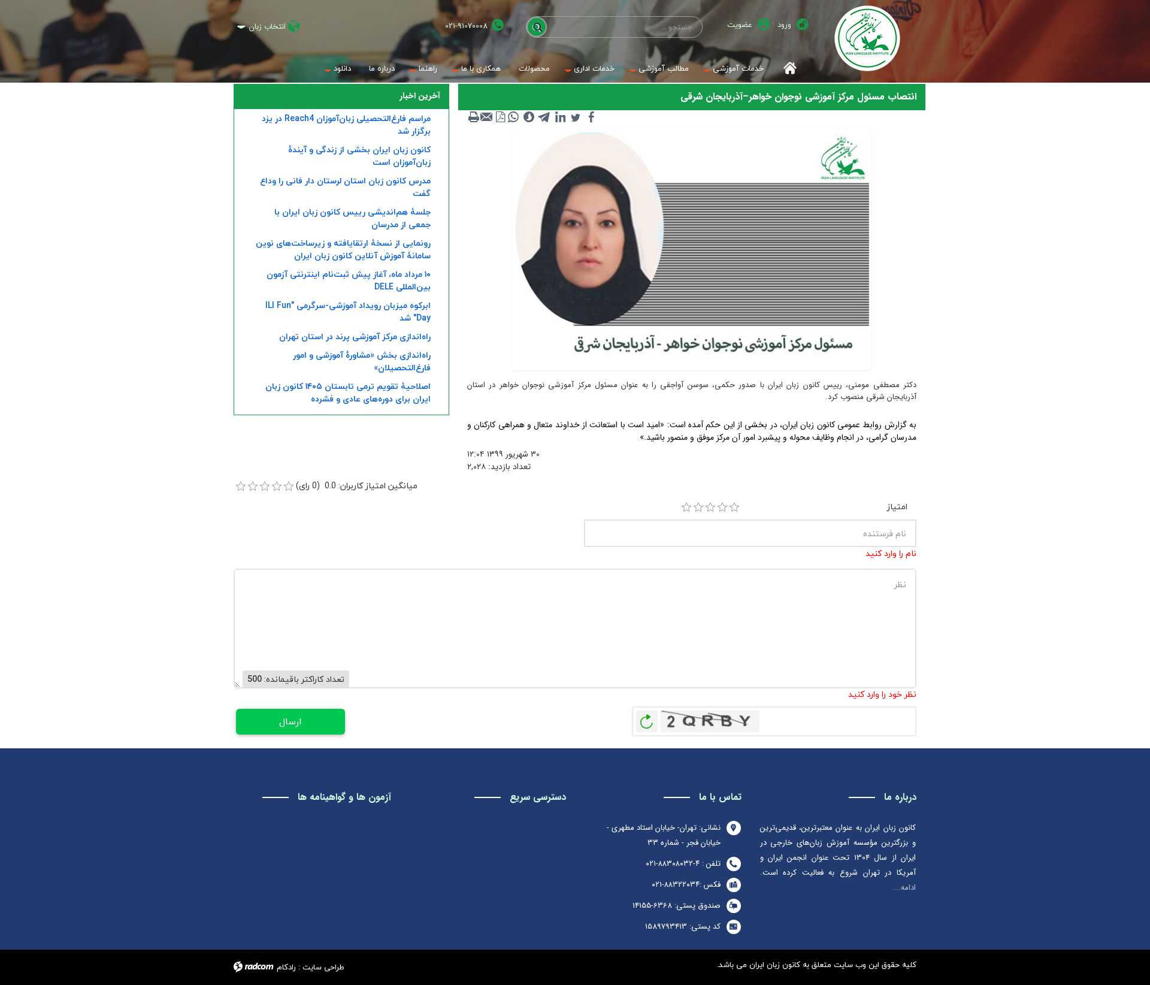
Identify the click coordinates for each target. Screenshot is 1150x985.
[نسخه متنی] (473, 116)
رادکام (286, 967)
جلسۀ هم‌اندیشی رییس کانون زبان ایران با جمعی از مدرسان (352, 218)
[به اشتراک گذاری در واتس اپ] (513, 116)
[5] (734, 507)
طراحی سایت (323, 967)
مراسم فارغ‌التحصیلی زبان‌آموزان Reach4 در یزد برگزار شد (346, 124)
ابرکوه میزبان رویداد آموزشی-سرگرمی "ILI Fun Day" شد (348, 311)
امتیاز (897, 506)
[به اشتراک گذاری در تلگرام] (544, 116)
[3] (710, 507)
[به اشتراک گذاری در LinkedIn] (560, 116)
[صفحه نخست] (786, 68)
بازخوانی (647, 718)
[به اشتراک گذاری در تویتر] (575, 116)
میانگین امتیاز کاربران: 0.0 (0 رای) (356, 485)
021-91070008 (466, 26)
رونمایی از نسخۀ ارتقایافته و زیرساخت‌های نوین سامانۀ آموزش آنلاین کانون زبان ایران (343, 249)
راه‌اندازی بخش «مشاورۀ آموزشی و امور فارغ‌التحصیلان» (362, 361)
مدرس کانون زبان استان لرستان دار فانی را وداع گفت (345, 187)
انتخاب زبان (267, 26)
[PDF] (500, 116)
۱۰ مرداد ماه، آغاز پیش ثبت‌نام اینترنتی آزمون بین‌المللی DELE (349, 280)
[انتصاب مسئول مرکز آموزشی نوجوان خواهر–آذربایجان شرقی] (691, 249)
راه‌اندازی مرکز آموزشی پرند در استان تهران (355, 336)
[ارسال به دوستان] (487, 116)
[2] (698, 507)
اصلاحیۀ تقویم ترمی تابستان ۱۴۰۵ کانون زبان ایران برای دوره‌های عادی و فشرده (348, 392)
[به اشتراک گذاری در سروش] (528, 116)
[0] (240, 486)
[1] (686, 507)
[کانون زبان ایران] (867, 38)
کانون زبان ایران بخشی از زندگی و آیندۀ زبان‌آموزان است (359, 156)
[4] (722, 507)
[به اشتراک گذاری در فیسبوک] (591, 116)
